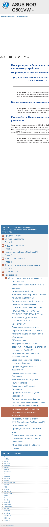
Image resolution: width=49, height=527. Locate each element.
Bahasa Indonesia (9, 482)
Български (7, 457)
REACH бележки (19, 383)
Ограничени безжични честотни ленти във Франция (26, 361)
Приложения (22, 16)
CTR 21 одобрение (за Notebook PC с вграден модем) (28, 423)
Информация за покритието (25, 419)
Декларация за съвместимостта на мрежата (28, 286)
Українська (7, 515)
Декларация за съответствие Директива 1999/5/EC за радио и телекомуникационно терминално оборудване (27, 332)
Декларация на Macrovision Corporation (24, 387)
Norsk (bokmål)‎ (9, 493)
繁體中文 (7, 520)
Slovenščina (8, 506)
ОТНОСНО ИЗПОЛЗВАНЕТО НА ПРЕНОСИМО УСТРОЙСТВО (27, 309)
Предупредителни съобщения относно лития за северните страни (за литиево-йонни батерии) (28, 402)
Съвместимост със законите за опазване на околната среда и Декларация (26, 438)
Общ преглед (18, 281)
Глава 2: (9, 249)
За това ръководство (14, 239)
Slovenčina (7, 504)
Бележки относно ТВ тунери (25, 379)
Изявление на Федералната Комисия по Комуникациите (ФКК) (29, 296)
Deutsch (7, 463)
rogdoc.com (10, 525)
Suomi (6, 474)
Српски (6, 508)
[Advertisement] (24, 35)
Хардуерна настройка (15, 245)
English (6, 467)
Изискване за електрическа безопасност (24, 374)
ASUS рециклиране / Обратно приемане (26, 446)
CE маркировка (19, 340)
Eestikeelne (7, 472)
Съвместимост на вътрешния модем (25, 278)
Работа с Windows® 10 (15, 259)
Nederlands (7, 491)
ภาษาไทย (7, 513)
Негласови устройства (22, 291)
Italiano (6, 484)
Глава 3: (9, 255)
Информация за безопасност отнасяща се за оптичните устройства (25, 412)
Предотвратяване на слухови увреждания (25, 394)
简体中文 (7, 518)
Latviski (6, 489)
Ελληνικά (7, 465)
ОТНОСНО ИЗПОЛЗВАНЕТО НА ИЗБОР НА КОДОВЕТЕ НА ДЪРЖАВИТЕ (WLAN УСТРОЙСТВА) (27, 319)
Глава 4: (9, 262)
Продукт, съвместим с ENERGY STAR (26, 430)
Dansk (6, 461)
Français (7, 476)
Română (7, 500)
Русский (7, 502)
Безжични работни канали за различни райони (25, 355)
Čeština (6, 459)
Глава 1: (9, 242)
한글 (5, 487)
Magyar (6, 480)
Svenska (7, 510)
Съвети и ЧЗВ (11, 272)
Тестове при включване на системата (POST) (22, 266)
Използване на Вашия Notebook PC (21, 252)
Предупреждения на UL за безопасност (24, 368)
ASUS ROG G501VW (5, 5)
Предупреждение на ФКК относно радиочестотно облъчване (27, 302)
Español (6, 469)
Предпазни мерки (13, 236)
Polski (6, 495)
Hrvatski (7, 478)
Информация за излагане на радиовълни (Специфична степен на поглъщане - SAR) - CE (29, 347)
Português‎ (7, 498)
